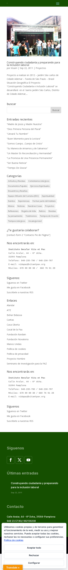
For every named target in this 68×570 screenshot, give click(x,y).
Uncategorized (35, 221)
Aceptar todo (34, 547)
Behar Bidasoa (14, 315)
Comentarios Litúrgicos (38, 181)
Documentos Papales (17, 186)
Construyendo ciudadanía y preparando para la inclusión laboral (33, 64)
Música (11, 206)
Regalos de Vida (29, 211)
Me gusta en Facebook (18, 287)
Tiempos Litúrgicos (16, 221)
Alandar (11, 305)
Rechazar (34, 555)
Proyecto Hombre (16, 358)
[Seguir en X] (19, 460)
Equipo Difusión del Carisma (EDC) (23, 196)
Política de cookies (16, 348)
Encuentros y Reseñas (17, 191)
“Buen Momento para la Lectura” (24, 138)
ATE (9, 310)
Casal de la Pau (14, 329)
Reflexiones (13, 211)
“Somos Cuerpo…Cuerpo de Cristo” (25, 143)
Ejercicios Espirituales (39, 186)
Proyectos (41, 68)
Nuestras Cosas (35, 206)
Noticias (21, 206)
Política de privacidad (17, 353)
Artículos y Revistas (16, 181)
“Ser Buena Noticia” (17, 162)
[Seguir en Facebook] (10, 460)
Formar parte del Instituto (44, 201)
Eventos (11, 201)
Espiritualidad (48, 196)
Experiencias (23, 201)
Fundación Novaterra (17, 339)
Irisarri (14, 68)
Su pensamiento (15, 216)
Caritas (10, 319)
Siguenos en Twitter (17, 282)
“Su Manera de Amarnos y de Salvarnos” (27, 148)
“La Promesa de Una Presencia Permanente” (30, 158)
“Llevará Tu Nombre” (17, 133)
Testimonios (31, 216)
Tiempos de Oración (49, 216)
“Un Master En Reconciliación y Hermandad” (29, 153)
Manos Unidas (14, 344)
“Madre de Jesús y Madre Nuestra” (24, 124)
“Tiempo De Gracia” (17, 167)
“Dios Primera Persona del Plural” (24, 129)
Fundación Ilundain (16, 334)
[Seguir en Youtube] (28, 460)
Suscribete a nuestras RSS (20, 292)
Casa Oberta (13, 324)
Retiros (42, 211)
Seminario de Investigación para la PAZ (27, 363)
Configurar (34, 562)
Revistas (52, 211)
